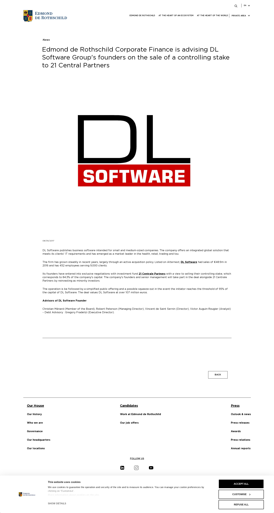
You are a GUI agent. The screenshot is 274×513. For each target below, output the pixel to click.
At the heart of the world (212, 15)
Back (218, 375)
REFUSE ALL (241, 504)
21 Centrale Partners (152, 274)
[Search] (236, 5)
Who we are (35, 423)
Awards (236, 431)
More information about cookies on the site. (74, 494)
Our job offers (129, 423)
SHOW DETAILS (57, 503)
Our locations (36, 448)
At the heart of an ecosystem (176, 15)
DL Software (189, 262)
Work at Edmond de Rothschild (140, 414)
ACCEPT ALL (241, 483)
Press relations (240, 440)
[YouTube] (151, 467)
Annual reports (241, 448)
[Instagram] (136, 467)
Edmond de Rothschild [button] (142, 15)
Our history (34, 414)
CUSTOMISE (239, 494)
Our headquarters (38, 440)
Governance (35, 431)
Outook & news (241, 414)
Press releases (240, 423)
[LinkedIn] (122, 467)
